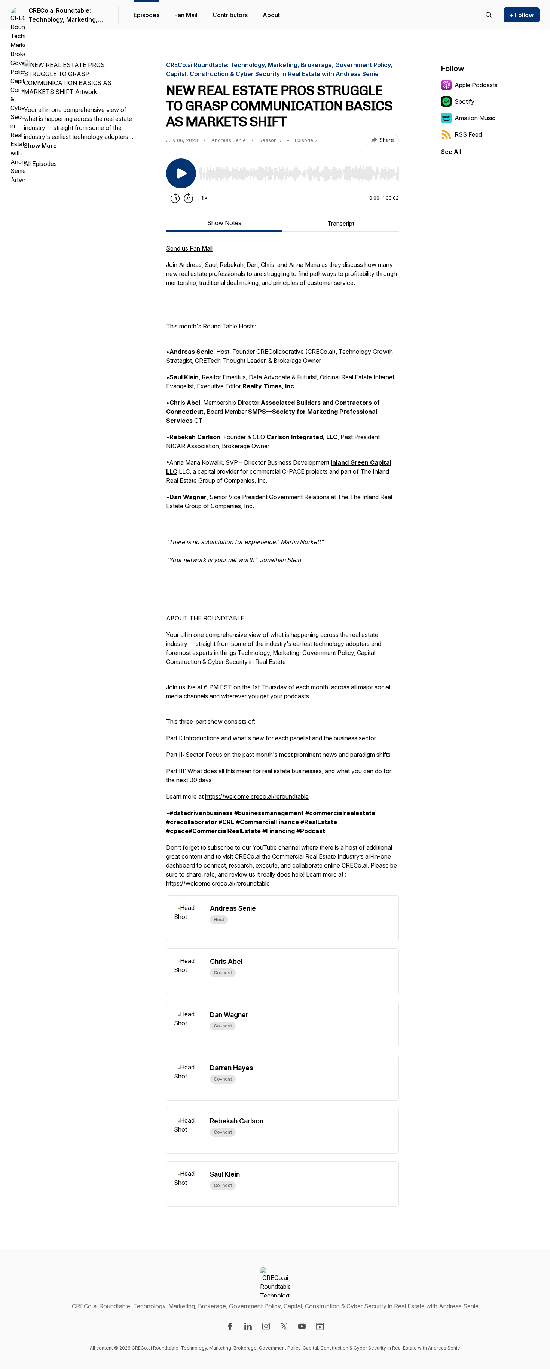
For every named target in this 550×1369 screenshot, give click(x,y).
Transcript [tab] (340, 223)
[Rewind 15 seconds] (175, 198)
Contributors (230, 15)
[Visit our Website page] (320, 1326)
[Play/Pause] (181, 173)
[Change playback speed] (204, 198)
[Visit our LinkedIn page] (248, 1326)
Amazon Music (475, 118)
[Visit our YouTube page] (302, 1326)
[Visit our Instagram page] (266, 1326)
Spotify (464, 101)
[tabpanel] (282, 569)
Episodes (146, 15)
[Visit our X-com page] (284, 1326)
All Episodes (40, 163)
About (271, 15)
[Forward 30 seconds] (188, 198)
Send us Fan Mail (189, 248)
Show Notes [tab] (224, 223)
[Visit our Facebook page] (230, 1326)
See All (451, 151)
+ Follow (522, 15)
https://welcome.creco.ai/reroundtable (257, 796)
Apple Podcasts (476, 85)
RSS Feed (468, 134)
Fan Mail (186, 15)
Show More (40, 145)
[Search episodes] (489, 14)
